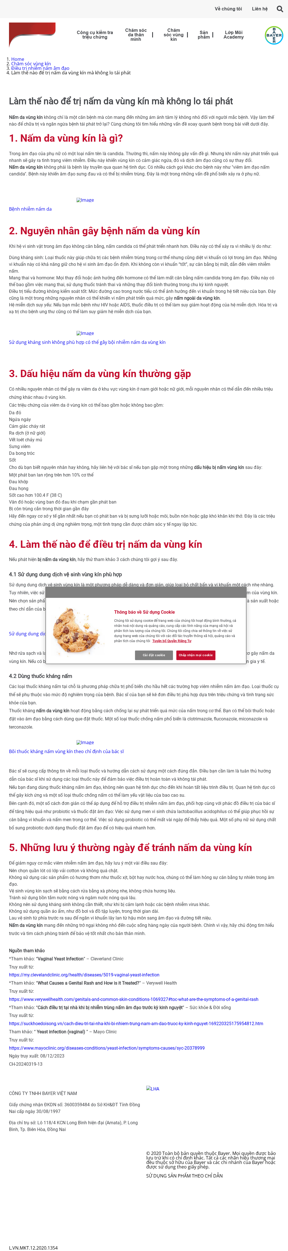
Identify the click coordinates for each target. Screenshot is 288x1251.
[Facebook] (153, 1193)
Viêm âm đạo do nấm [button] (36, 1185)
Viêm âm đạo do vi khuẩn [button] (40, 1189)
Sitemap (17, 1225)
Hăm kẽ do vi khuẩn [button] (34, 1171)
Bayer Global (22, 1230)
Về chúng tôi (228, 9)
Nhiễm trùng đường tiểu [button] (39, 1194)
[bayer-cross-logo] (274, 35)
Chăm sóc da (27, 1149)
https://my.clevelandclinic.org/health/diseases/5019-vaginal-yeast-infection (84, 975)
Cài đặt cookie (154, 655)
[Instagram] (152, 1206)
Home (17, 59)
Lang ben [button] (23, 1158)
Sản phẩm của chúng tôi (39, 1198)
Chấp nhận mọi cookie (196, 655)
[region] (146, 625)
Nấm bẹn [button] (23, 1162)
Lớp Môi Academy (234, 35)
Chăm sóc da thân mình (136, 35)
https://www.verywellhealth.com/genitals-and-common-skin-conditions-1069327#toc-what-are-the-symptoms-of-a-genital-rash (133, 999)
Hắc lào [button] (21, 1153)
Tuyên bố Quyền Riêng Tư (171, 641)
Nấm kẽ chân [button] (27, 1167)
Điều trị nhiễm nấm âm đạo (40, 68)
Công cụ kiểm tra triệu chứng (95, 35)
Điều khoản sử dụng (30, 1234)
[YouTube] (153, 1220)
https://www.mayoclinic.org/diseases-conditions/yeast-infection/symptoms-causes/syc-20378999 (107, 1047)
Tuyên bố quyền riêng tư (35, 1239)
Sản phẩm (204, 35)
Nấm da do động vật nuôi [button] (40, 1176)
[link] (152, 35)
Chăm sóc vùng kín (174, 35)
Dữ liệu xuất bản (26, 1243)
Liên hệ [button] (260, 9)
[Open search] (280, 9)
